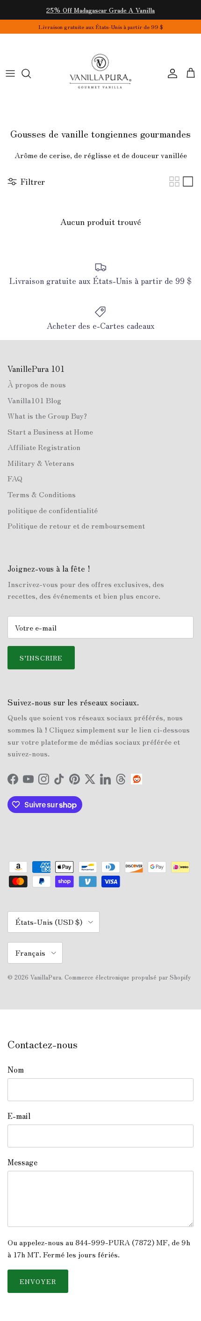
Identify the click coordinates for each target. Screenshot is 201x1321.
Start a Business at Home (50, 431)
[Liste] (188, 181)
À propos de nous (36, 384)
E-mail (18, 1116)
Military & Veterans (40, 462)
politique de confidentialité (52, 509)
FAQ (14, 478)
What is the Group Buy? (47, 415)
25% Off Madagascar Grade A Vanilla (100, 10)
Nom (15, 1069)
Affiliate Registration (43, 446)
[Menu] (10, 73)
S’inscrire (41, 657)
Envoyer (38, 1281)
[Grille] (174, 181)
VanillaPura (45, 977)
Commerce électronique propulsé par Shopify (128, 977)
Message (22, 1162)
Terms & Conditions (41, 494)
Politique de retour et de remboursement (76, 525)
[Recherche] (31, 73)
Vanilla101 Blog (34, 400)
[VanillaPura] (100, 73)
